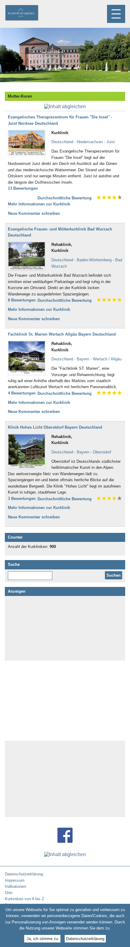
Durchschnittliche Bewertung (64, 198)
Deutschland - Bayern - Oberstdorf (81, 452)
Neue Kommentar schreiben (34, 213)
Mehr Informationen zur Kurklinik (39, 204)
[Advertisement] (65, 628)
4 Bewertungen (22, 393)
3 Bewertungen (22, 498)
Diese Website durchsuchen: (31, 573)
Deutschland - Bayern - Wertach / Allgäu (86, 359)
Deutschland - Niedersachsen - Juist (83, 142)
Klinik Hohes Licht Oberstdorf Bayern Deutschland (55, 427)
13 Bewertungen (23, 188)
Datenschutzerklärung (85, 938)
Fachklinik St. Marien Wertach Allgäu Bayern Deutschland (62, 334)
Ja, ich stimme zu (42, 938)
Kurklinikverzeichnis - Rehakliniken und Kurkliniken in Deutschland (27, 13)
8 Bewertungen (22, 300)
